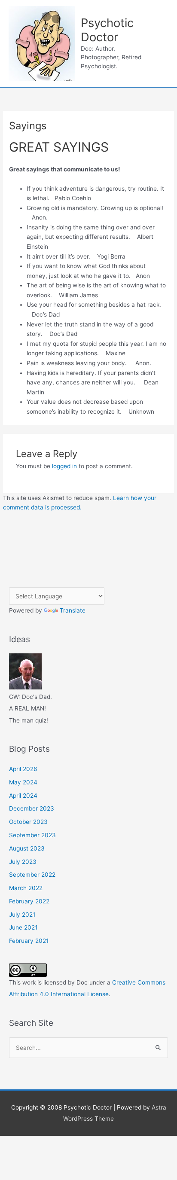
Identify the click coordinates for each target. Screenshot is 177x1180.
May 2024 (23, 782)
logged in (64, 466)
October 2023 (28, 821)
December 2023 (31, 808)
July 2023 (23, 861)
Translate (72, 610)
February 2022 (29, 901)
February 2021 (29, 940)
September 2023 (32, 835)
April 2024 (23, 795)
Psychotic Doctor (107, 29)
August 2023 (27, 848)
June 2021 (23, 927)
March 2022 (26, 887)
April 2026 (23, 768)
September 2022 (32, 874)
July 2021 (22, 914)
